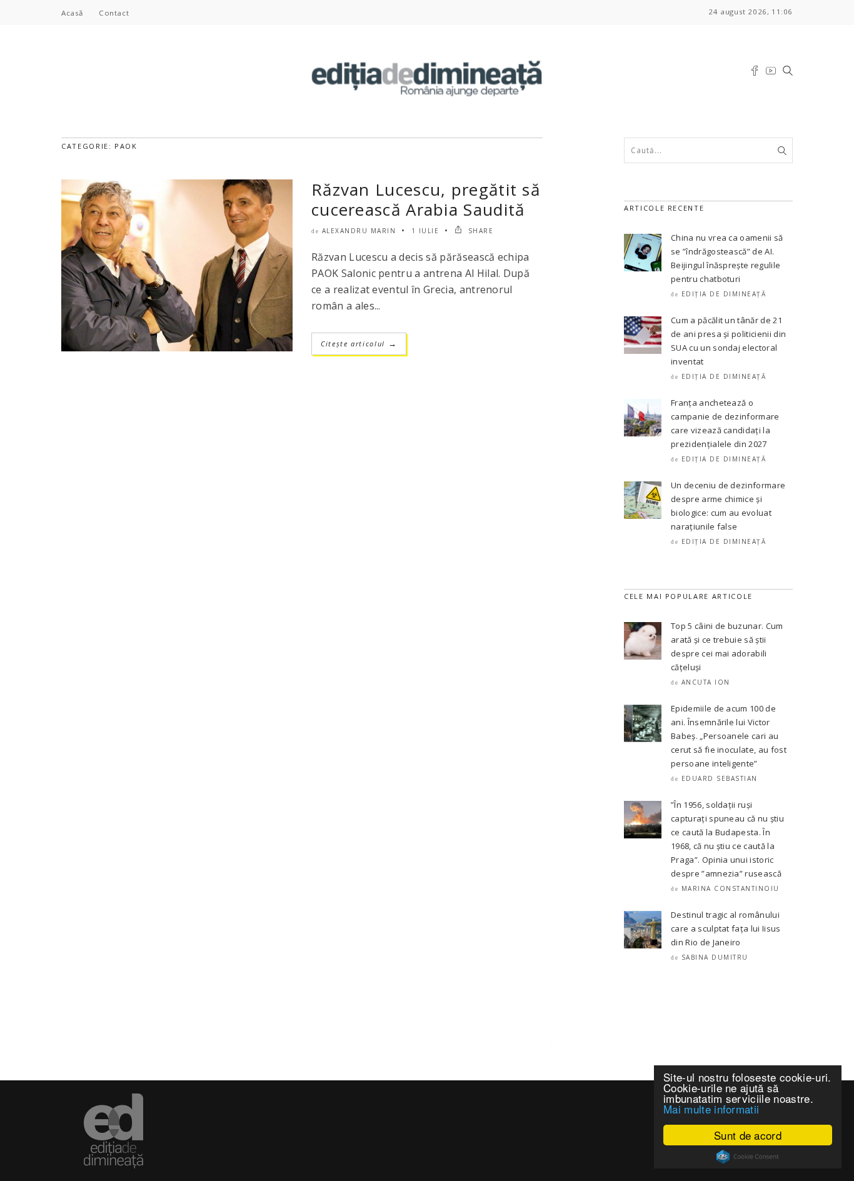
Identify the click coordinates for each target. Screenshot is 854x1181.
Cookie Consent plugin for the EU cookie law (747, 1156)
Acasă (72, 13)
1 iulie (425, 230)
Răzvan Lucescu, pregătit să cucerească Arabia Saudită (425, 199)
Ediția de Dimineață (723, 293)
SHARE (479, 230)
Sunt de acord (747, 1135)
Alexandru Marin (359, 230)
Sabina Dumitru (714, 957)
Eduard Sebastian (719, 778)
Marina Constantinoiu (730, 888)
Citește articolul (359, 343)
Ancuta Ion (705, 682)
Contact (114, 13)
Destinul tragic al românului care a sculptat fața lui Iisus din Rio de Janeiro (726, 928)
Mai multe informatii (711, 1109)
